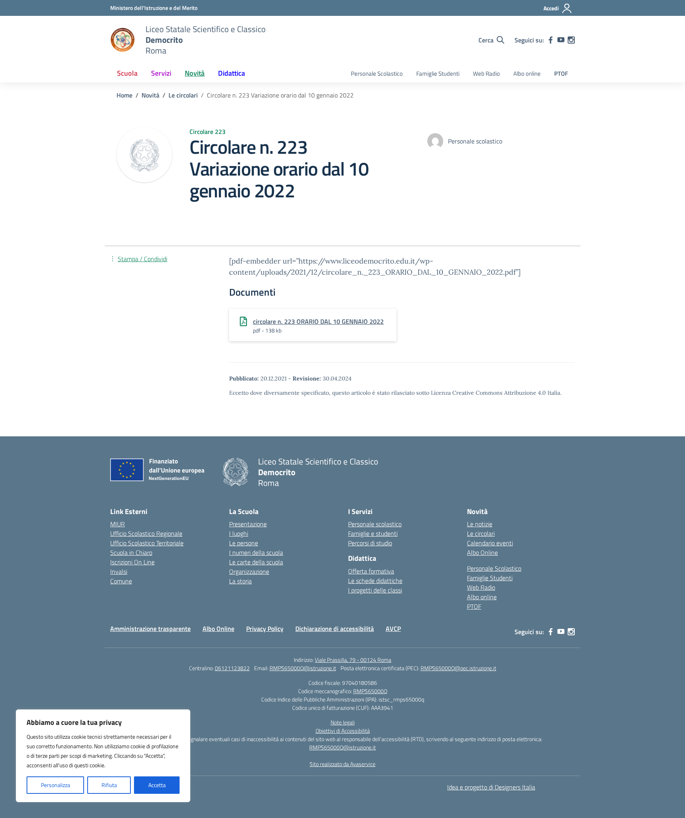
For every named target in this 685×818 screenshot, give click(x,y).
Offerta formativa (371, 571)
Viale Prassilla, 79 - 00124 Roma (353, 660)
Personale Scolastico (377, 73)
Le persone (243, 543)
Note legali (343, 722)
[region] (103, 755)
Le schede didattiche (375, 580)
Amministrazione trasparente (150, 628)
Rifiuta (109, 785)
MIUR (117, 524)
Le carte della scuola (256, 562)
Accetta (157, 785)
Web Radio (486, 73)
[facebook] (550, 40)
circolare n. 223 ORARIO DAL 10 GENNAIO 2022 (318, 321)
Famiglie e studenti (373, 533)
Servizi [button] (161, 73)
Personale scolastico (375, 524)
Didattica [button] (231, 73)
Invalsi (118, 571)
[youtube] (560, 40)
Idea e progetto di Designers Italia (491, 787)
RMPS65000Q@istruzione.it (303, 668)
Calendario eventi (490, 543)
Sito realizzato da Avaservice (342, 764)
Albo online (527, 73)
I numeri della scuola (256, 552)
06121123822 (232, 668)
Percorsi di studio (370, 543)
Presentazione (248, 524)
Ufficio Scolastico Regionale (146, 533)
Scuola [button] (127, 73)
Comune (121, 581)
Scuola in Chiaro (131, 552)
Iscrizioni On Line (132, 562)
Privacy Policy (264, 628)
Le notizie (479, 524)
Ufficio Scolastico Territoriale (147, 543)
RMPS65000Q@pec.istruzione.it (458, 668)
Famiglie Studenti (437, 73)
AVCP (393, 628)
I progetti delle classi (375, 590)
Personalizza (55, 785)
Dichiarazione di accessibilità (334, 628)
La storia (240, 581)
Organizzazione (249, 571)
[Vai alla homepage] (123, 40)
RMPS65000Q (370, 691)
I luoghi (238, 533)
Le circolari (481, 533)
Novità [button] (195, 73)
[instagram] (571, 40)
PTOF (561, 73)
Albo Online (482, 552)
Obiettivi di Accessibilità (343, 730)
